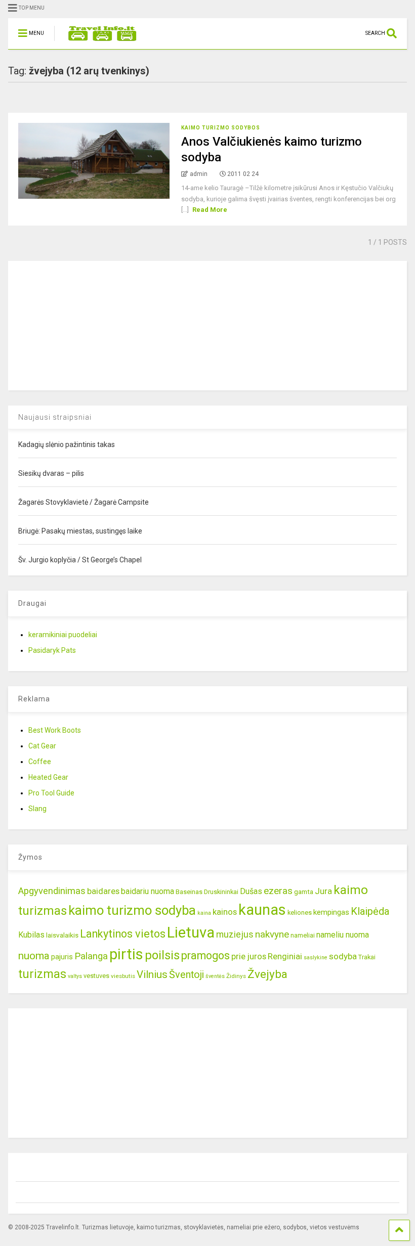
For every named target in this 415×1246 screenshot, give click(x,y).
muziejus (235, 934)
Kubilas (31, 935)
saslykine (315, 957)
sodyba (343, 956)
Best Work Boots (54, 730)
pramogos (205, 955)
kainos (225, 912)
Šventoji (186, 975)
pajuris (62, 956)
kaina (204, 913)
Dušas (251, 891)
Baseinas (189, 892)
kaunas (262, 909)
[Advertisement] (84, 324)
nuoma (34, 956)
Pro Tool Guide (51, 793)
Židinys (236, 976)
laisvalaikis (62, 935)
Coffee (39, 762)
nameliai (302, 935)
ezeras (278, 891)
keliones (299, 912)
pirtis (126, 954)
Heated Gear (48, 777)
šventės (215, 976)
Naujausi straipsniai (55, 417)
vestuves (96, 976)
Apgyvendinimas (52, 891)
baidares (103, 891)
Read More (209, 209)
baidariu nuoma (147, 891)
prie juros (248, 956)
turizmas (42, 974)
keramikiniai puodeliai (62, 635)
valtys (75, 976)
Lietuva (191, 932)
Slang (37, 809)
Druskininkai (221, 892)
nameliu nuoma (342, 935)
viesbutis (123, 976)
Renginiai (285, 956)
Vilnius (152, 974)
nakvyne (272, 934)
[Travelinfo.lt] (97, 41)
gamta (303, 891)
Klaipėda (370, 911)
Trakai (367, 957)
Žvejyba (267, 974)
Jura (323, 891)
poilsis (162, 955)
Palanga (91, 956)
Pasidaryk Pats (52, 650)
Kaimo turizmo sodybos (220, 127)
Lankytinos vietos (122, 933)
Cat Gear (42, 746)
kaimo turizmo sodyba (132, 910)
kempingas (331, 912)
